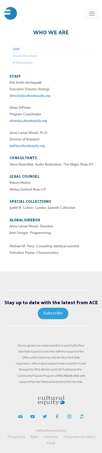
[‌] (20, 417)
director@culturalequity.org (30, 96)
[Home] (10, 13)
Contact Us (51, 437)
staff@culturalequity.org (27, 146)
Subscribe (53, 313)
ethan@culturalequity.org (28, 121)
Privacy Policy (16, 437)
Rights (34, 437)
